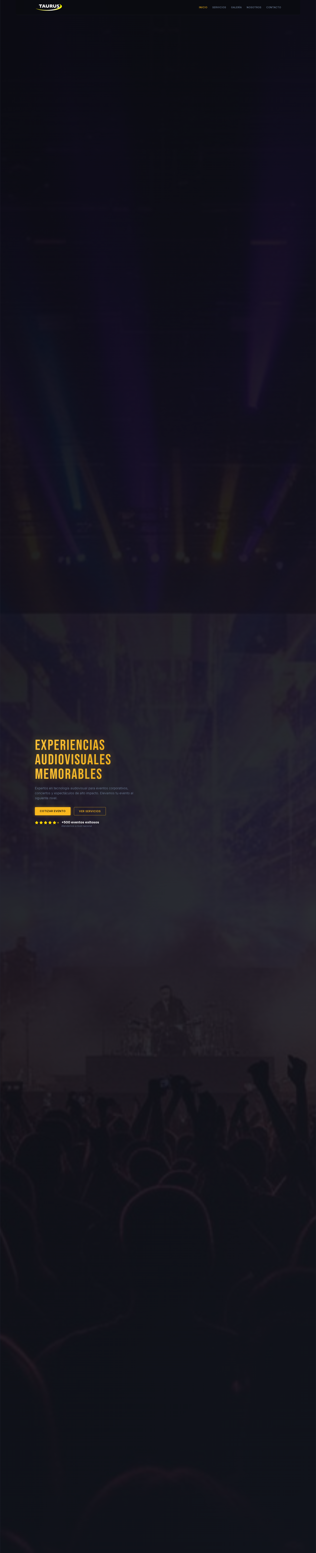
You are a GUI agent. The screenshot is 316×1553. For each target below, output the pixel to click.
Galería (236, 7)
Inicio (203, 7)
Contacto (273, 7)
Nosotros (254, 7)
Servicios (219, 7)
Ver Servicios (90, 811)
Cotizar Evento (53, 811)
